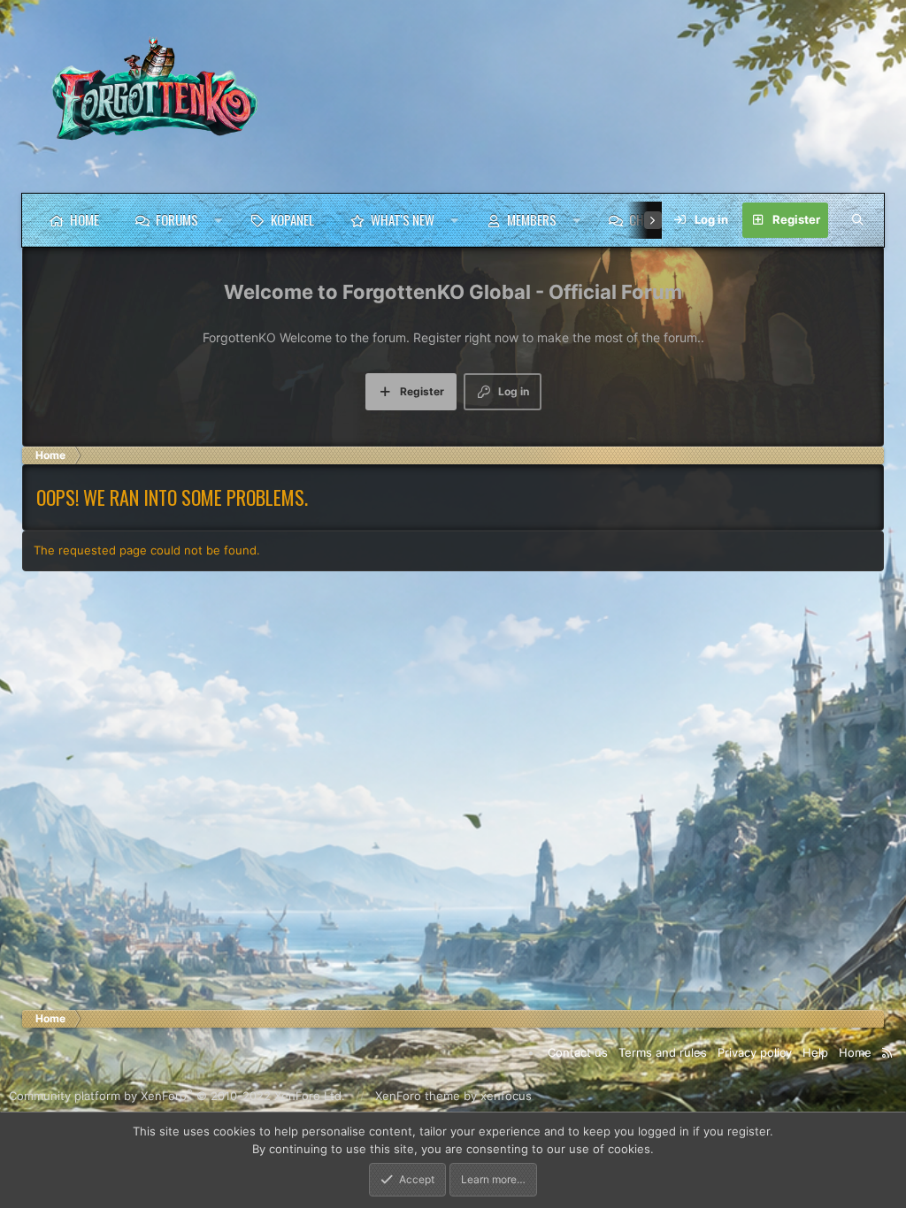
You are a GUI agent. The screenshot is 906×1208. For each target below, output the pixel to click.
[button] (218, 220)
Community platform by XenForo (177, 1096)
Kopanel (292, 219)
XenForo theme (417, 1096)
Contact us (578, 1052)
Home (84, 219)
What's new (402, 219)
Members (532, 219)
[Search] (857, 220)
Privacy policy (755, 1052)
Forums (177, 219)
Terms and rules (662, 1052)
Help (815, 1052)
